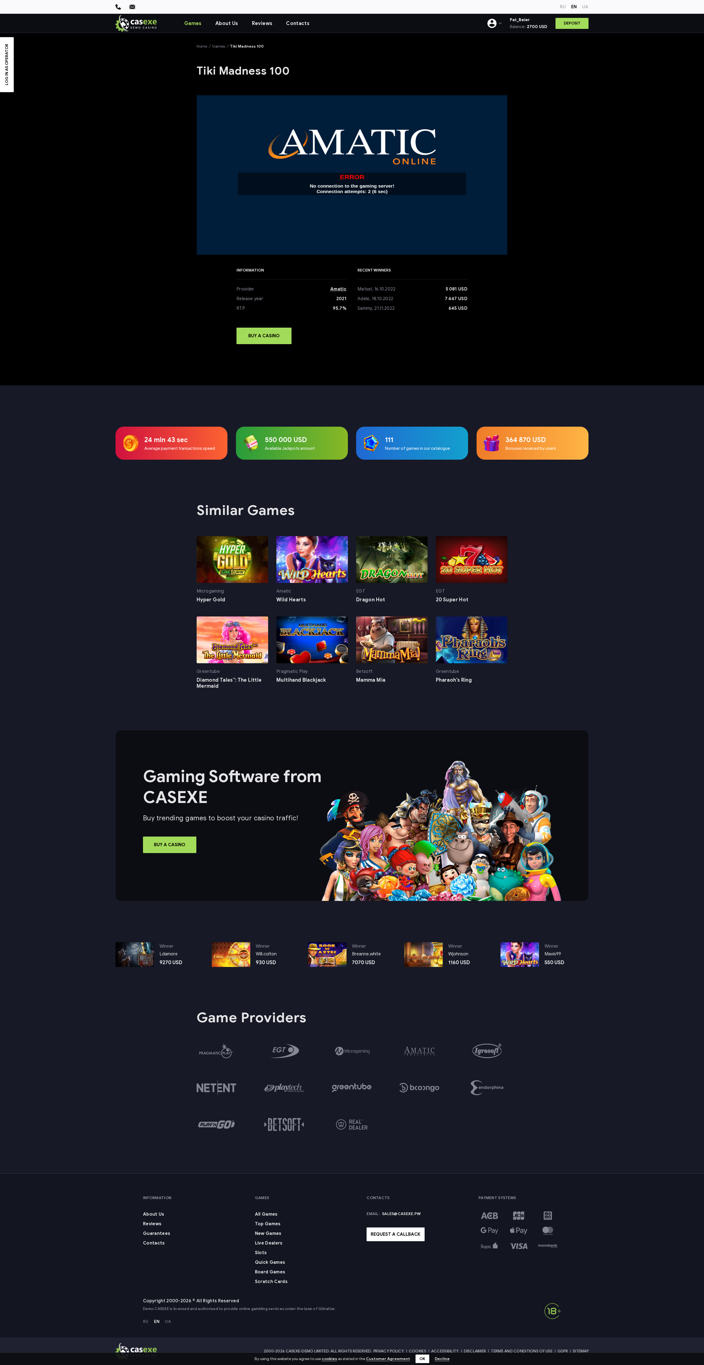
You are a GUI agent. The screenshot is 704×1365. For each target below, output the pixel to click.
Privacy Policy (388, 1351)
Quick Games (270, 1262)
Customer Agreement (388, 1358)
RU (563, 7)
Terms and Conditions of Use (521, 1351)
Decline (442, 1358)
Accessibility (445, 1351)
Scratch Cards (271, 1281)
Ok (422, 1358)
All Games (266, 1214)
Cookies (417, 1351)
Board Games (270, 1272)
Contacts (297, 23)
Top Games (268, 1224)
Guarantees (156, 1233)
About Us (226, 23)
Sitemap (580, 1351)
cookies (329, 1358)
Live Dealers (269, 1243)
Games (193, 23)
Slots (261, 1253)
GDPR (562, 1351)
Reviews (262, 23)
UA (585, 7)
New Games (268, 1233)
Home (202, 46)
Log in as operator (6, 65)
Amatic (338, 289)
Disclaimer (475, 1351)
